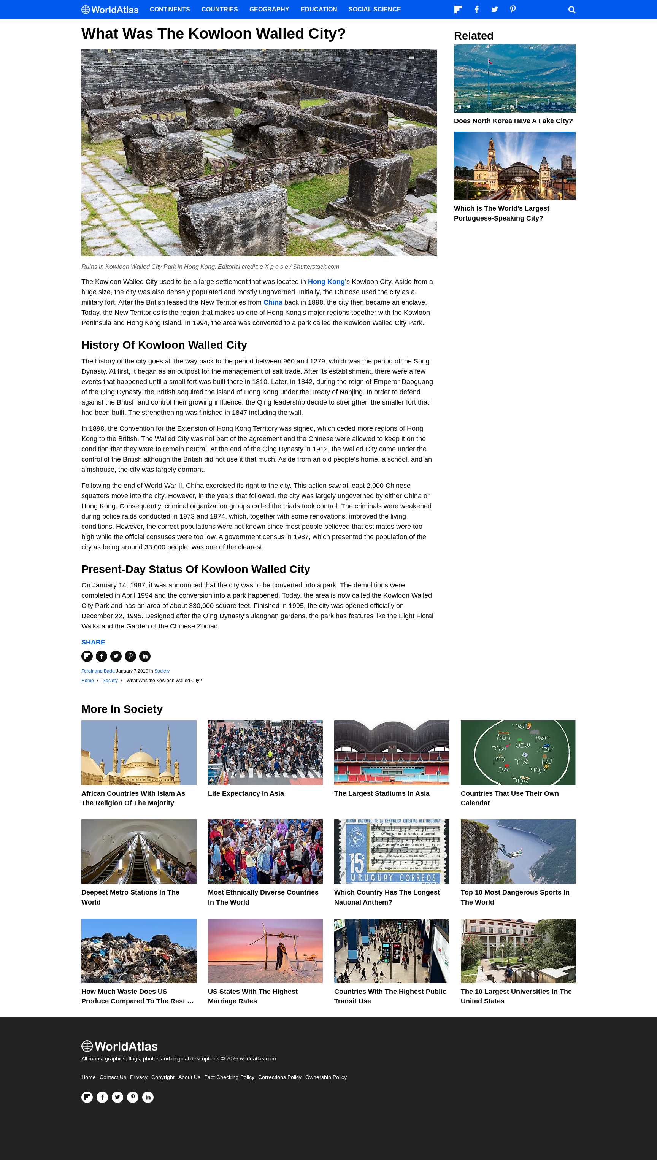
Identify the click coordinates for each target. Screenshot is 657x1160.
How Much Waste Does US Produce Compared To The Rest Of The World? (138, 1001)
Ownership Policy (326, 1077)
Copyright (163, 1077)
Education (319, 9)
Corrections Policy (280, 1077)
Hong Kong (326, 282)
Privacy (139, 1077)
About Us (189, 1077)
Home (88, 1077)
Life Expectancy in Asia (246, 793)
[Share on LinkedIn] (145, 656)
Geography (269, 9)
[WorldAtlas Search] (572, 9)
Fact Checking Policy (229, 1077)
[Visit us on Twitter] (117, 1097)
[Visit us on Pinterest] (132, 1097)
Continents (170, 9)
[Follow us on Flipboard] (87, 1097)
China (272, 302)
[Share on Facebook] (101, 656)
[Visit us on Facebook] (102, 1097)
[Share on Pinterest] (130, 656)
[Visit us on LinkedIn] (148, 1097)
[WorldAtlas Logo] (112, 9)
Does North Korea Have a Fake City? (513, 121)
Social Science (375, 9)
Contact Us (113, 1077)
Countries (220, 9)
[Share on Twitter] (116, 656)
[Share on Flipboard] (87, 656)
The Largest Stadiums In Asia (382, 793)
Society (162, 671)
